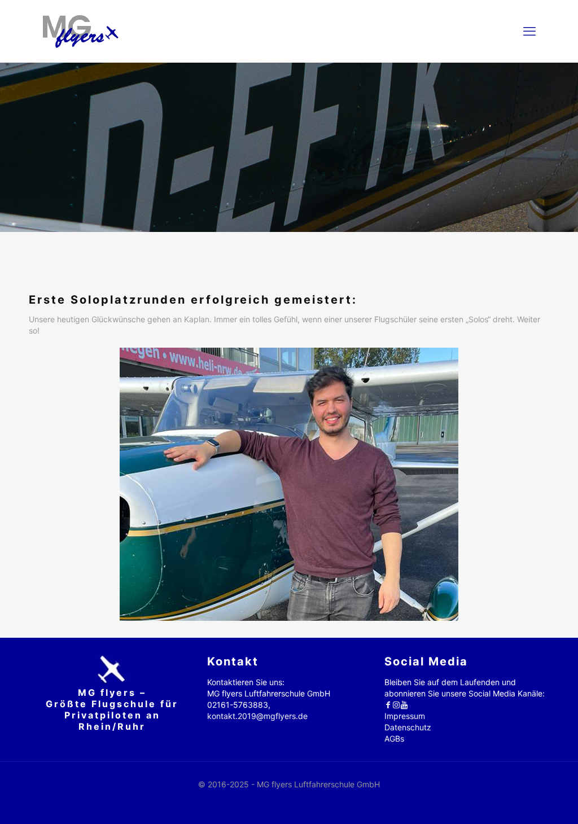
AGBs (394, 738)
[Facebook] (388, 704)
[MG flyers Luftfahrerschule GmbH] (80, 31)
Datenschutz (407, 727)
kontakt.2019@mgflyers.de (257, 716)
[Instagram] (396, 704)
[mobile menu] (529, 31)
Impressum (404, 716)
